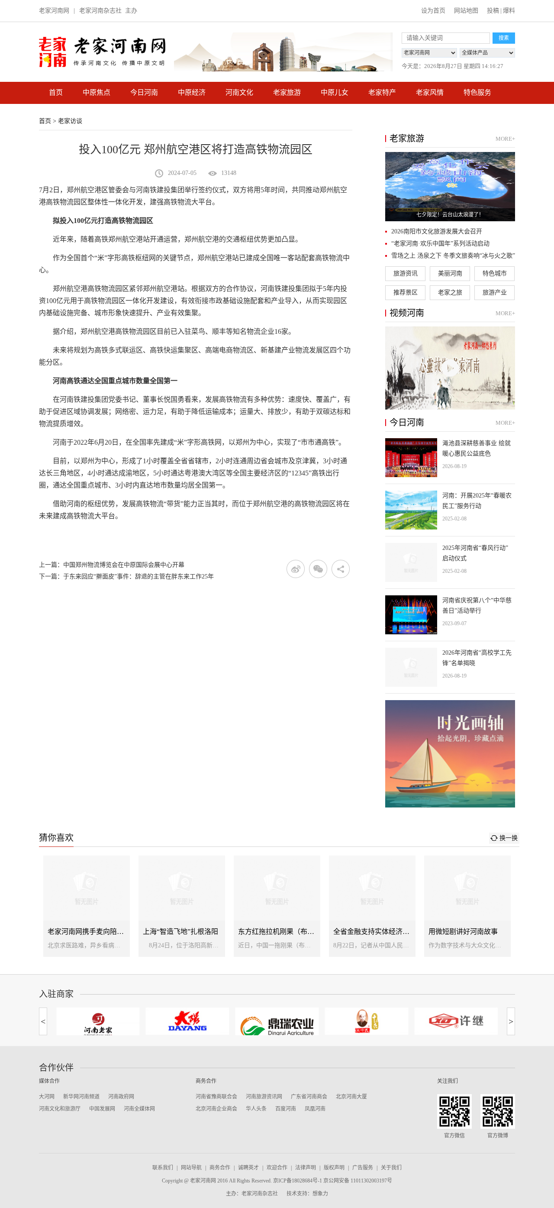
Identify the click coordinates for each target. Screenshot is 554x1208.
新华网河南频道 (81, 1097)
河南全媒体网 (139, 1109)
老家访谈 (70, 121)
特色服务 (477, 92)
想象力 (320, 1194)
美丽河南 (450, 273)
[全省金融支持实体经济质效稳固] (372, 906)
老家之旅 (450, 292)
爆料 (509, 10)
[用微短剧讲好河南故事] (467, 906)
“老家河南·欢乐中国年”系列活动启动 (440, 243)
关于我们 (391, 1168)
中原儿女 (334, 92)
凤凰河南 (315, 1109)
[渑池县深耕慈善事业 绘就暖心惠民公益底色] (450, 458)
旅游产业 (495, 292)
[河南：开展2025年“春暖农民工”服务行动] (450, 510)
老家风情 (430, 92)
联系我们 (162, 1168)
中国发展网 (102, 1109)
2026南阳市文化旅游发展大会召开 (436, 231)
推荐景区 (405, 292)
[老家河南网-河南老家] (98, 1024)
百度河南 (285, 1109)
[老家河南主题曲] (450, 368)
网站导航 (191, 1168)
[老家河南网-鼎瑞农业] (277, 1027)
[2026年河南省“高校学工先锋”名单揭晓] (450, 667)
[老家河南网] (102, 52)
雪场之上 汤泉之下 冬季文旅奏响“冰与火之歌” (453, 255)
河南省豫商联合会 (216, 1097)
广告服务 (362, 1168)
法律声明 (305, 1168)
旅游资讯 (405, 273)
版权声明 (334, 1168)
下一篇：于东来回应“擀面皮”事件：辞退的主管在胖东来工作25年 (126, 576)
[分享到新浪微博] (295, 569)
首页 (56, 92)
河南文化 (239, 92)
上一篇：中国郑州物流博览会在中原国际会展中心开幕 (111, 565)
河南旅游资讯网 (264, 1097)
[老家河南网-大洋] (187, 1021)
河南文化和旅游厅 (60, 1109)
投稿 (493, 10)
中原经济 (192, 92)
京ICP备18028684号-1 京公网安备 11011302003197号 (332, 1181)
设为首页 (433, 10)
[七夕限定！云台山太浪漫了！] (450, 186)
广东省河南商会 (309, 1097)
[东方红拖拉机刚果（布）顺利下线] (277, 906)
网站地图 (466, 10)
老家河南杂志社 (100, 10)
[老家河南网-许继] (456, 1021)
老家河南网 (54, 10)
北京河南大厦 (351, 1097)
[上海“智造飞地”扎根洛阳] (181, 906)
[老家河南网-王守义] (366, 1021)
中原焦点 (96, 92)
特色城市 (495, 273)
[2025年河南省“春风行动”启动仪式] (450, 562)
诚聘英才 (248, 1168)
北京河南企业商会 (216, 1109)
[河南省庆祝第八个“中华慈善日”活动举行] (450, 615)
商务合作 (219, 1168)
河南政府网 (121, 1097)
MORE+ (505, 139)
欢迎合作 (277, 1168)
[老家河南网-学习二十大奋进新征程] (283, 51)
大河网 (47, 1097)
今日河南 (144, 92)
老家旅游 (287, 92)
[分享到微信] (318, 569)
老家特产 (382, 92)
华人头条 (256, 1109)
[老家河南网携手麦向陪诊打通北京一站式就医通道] (86, 906)
